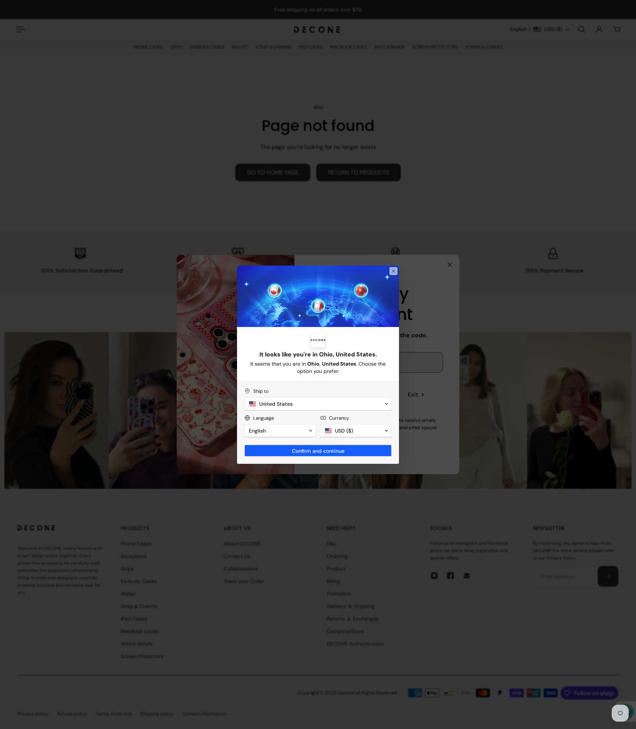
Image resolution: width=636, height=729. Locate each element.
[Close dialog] (393, 271)
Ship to (261, 391)
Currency (339, 418)
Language (263, 418)
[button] (318, 403)
